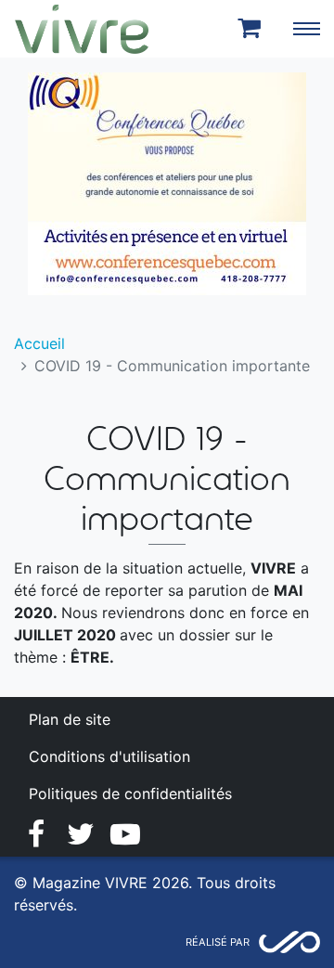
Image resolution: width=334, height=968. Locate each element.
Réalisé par (218, 942)
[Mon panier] (252, 29)
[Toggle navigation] (306, 29)
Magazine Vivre (81, 29)
